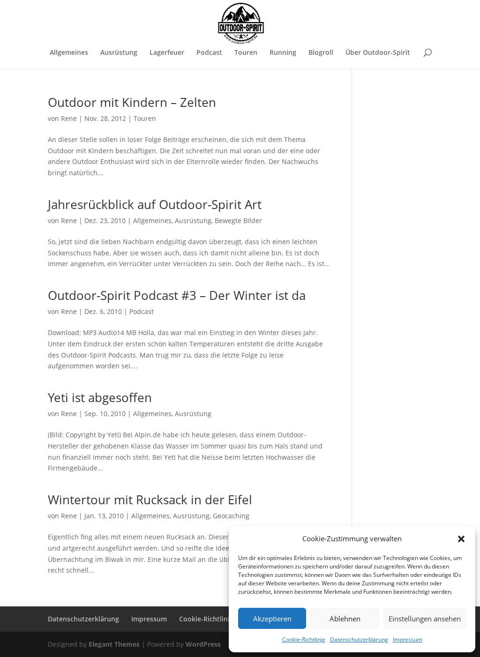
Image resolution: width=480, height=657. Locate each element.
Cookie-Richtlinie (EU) (213, 618)
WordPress (203, 644)
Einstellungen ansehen (425, 618)
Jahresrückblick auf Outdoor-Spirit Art (155, 204)
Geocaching (231, 515)
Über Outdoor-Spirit (377, 53)
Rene (69, 118)
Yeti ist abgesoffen (100, 397)
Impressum (407, 639)
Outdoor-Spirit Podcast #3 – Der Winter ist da (177, 295)
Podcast (209, 53)
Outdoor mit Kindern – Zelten (132, 102)
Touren (245, 53)
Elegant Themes (114, 644)
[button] (461, 539)
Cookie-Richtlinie (303, 639)
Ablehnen (345, 618)
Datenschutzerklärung (359, 639)
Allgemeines (69, 53)
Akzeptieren (272, 618)
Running (283, 53)
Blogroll (320, 53)
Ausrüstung (118, 53)
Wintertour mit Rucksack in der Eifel (150, 499)
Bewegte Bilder (238, 220)
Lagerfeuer (167, 53)
